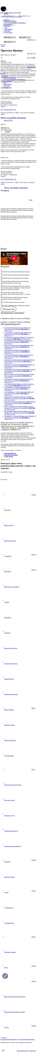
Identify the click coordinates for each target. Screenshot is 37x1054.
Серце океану (8, 456)
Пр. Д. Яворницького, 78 (8, 109)
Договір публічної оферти (26, 1039)
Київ (19, 12)
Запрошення (7, 81)
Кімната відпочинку (10, 78)
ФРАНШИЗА (8, 84)
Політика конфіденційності (9, 1039)
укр (3, 73)
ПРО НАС (7, 86)
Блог (5, 83)
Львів (6, 12)
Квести (6, 76)
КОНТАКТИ (8, 87)
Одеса (16, 12)
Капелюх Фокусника (11, 455)
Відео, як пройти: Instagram (13, 117)
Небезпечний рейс (10, 453)
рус (1, 73)
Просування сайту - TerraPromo (26, 1051)
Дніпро (2, 12)
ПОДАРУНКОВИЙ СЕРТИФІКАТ (14, 79)
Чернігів (11, 12)
